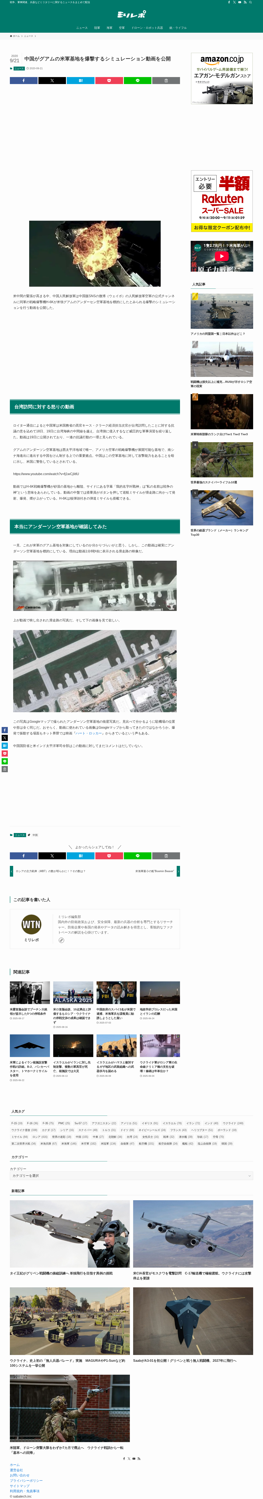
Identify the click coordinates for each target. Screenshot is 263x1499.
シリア (67, 1130)
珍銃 (202, 1136)
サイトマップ (20, 1486)
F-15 (17, 1123)
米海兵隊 (48, 1143)
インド (211, 1123)
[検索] (250, 2)
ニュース (19, 68)
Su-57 (81, 1123)
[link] (61, 940)
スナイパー (87, 1130)
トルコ (109, 1130)
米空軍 (88, 1143)
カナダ (48, 1130)
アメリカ (129, 1123)
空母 (218, 1136)
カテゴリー (18, 1169)
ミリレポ (31, 940)
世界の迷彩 (61, 1136)
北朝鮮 (115, 1136)
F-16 (32, 1123)
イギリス (150, 1123)
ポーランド (227, 1130)
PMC (64, 1123)
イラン (193, 1123)
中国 (35, 835)
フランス (178, 1130)
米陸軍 (108, 1143)
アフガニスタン (104, 1123)
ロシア (39, 1136)
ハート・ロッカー (89, 733)
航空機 (146, 1143)
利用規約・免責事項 (24, 1491)
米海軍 (68, 1143)
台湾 (132, 1136)
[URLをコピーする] (166, 80)
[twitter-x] (234, 2)
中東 (98, 1136)
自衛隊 (127, 1143)
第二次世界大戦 (24, 1143)
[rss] (245, 2)
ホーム (15, 1465)
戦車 (168, 1136)
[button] (24, 80)
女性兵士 (150, 1136)
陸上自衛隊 (207, 1143)
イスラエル (172, 1123)
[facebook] (229, 2)
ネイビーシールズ (152, 1130)
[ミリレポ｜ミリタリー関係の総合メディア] (131, 14)
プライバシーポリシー (26, 1480)
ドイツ (127, 1130)
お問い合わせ (20, 1475)
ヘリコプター (202, 1130)
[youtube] (239, 2)
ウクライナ (233, 1123)
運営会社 (16, 1470)
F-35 (48, 1123)
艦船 (187, 1143)
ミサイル (20, 1136)
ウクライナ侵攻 (24, 1130)
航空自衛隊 (168, 1143)
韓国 (226, 1143)
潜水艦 (186, 1136)
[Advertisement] (95, 149)
